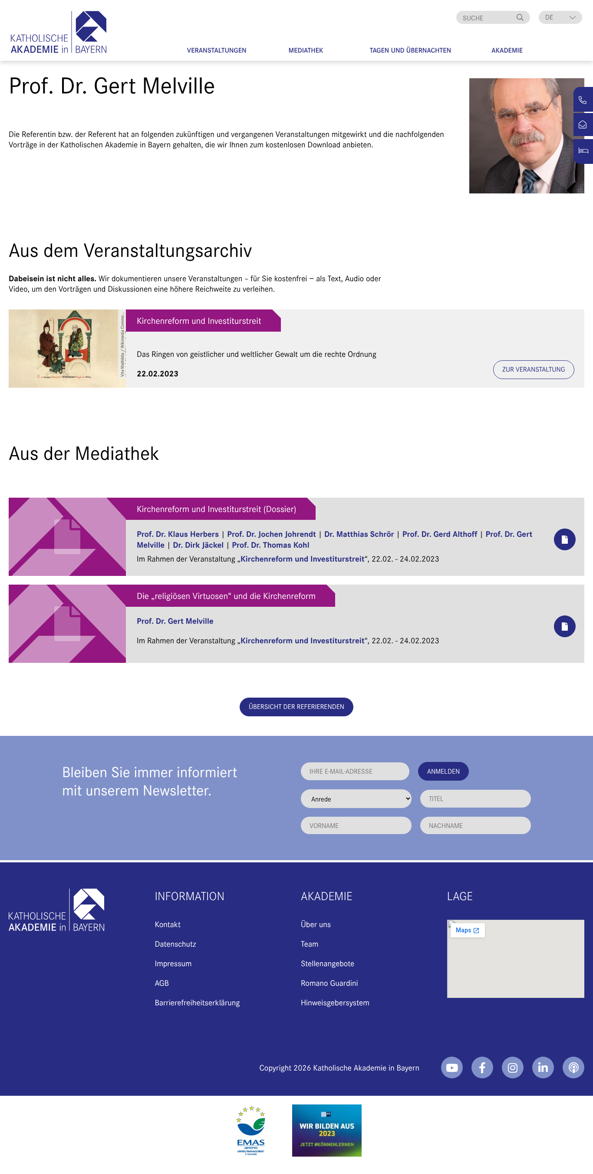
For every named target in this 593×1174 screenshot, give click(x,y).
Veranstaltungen (217, 50)
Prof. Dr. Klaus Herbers (178, 533)
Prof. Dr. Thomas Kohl (270, 544)
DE (549, 17)
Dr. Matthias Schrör (359, 533)
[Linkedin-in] (543, 1067)
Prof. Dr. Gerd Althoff (440, 533)
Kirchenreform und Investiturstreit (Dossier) (216, 509)
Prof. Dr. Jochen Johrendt (271, 533)
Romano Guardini (329, 982)
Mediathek (306, 50)
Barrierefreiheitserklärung (197, 1002)
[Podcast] (573, 1067)
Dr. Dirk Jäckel (198, 544)
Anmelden (443, 770)
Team (310, 943)
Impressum (173, 963)
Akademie (507, 50)
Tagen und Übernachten (410, 50)
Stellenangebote (327, 963)
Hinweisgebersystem (335, 1002)
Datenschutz (175, 943)
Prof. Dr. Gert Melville (175, 620)
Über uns (316, 923)
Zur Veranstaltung (533, 369)
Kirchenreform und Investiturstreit (199, 320)
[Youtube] (452, 1067)
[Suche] (521, 17)
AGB (162, 982)
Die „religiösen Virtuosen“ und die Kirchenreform (226, 596)
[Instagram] (513, 1067)
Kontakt (168, 923)
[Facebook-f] (482, 1067)
